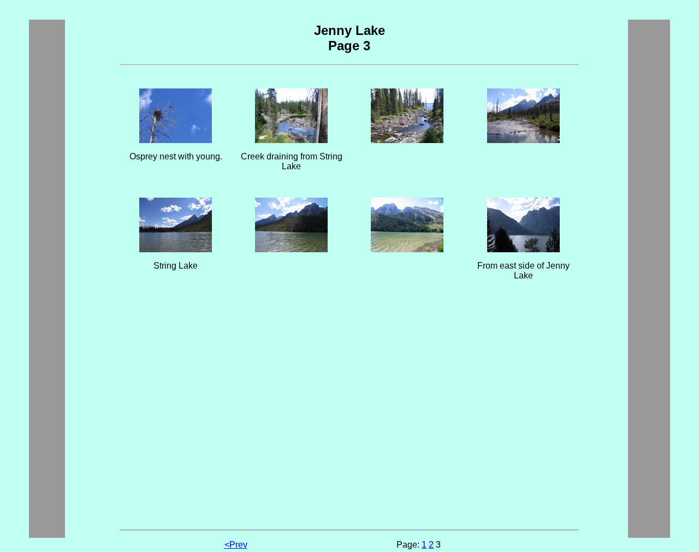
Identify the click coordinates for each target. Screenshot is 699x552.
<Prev (235, 544)
